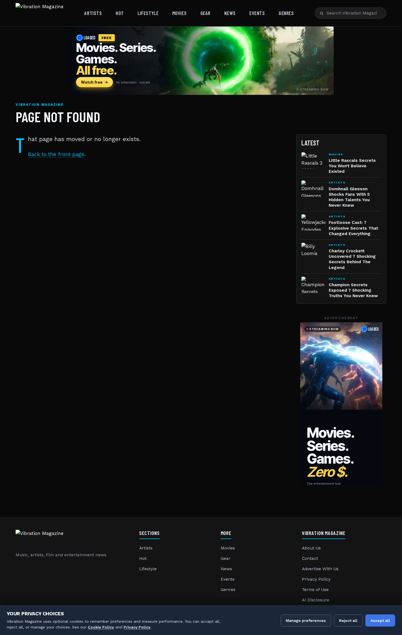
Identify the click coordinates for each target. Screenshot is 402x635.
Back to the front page (56, 154)
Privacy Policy (316, 579)
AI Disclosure (315, 600)
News (229, 13)
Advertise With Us (320, 568)
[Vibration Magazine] (39, 13)
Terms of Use (315, 589)
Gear (205, 13)
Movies (179, 13)
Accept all (380, 620)
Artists (93, 13)
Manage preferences (306, 620)
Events (257, 13)
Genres (286, 13)
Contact (310, 558)
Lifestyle (148, 13)
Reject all (348, 620)
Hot (120, 13)
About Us (311, 548)
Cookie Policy (101, 627)
